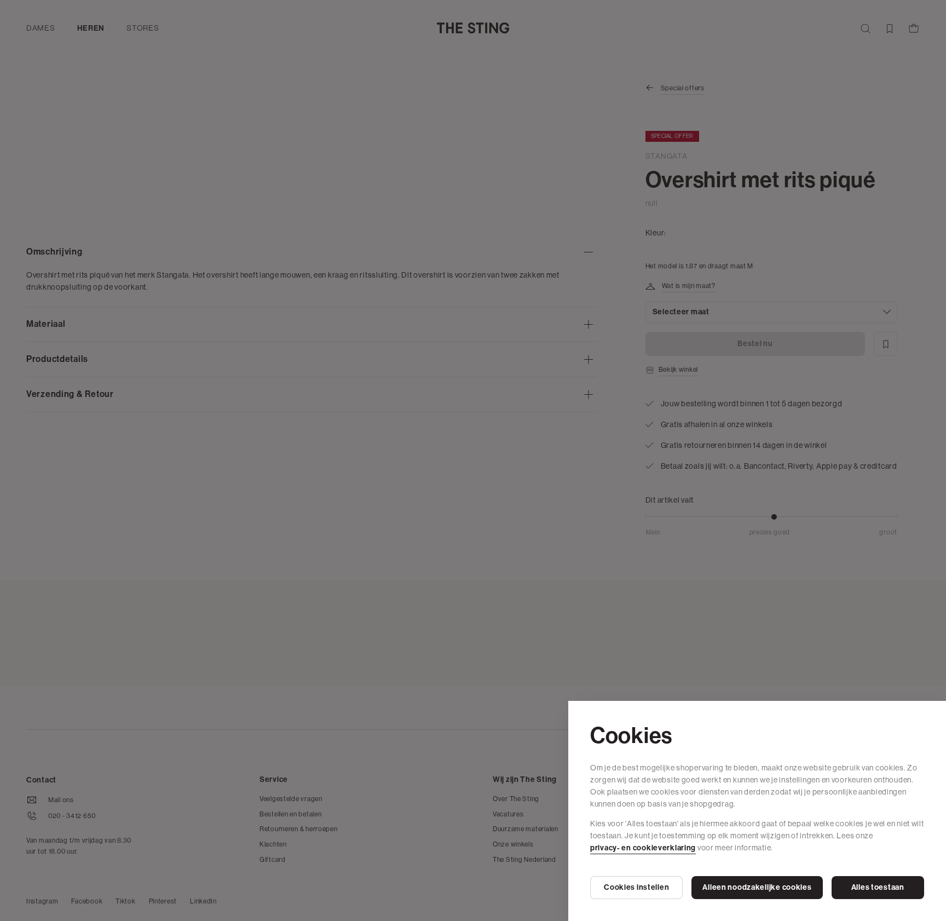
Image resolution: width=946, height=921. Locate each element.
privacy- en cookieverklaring (643, 848)
